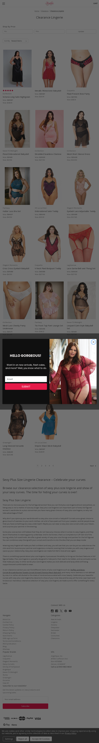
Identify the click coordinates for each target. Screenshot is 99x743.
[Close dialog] (93, 342)
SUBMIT (26, 386)
